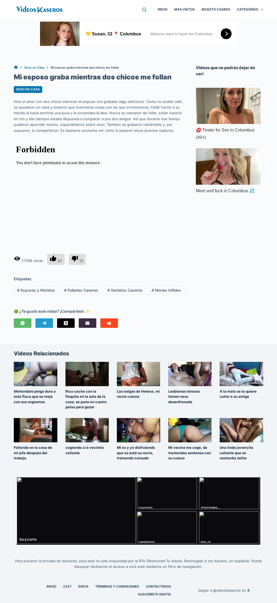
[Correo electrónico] (87, 323)
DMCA (83, 586)
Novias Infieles (166, 290)
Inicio (162, 9)
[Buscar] (144, 10)
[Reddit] (109, 323)
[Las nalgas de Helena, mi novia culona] (138, 374)
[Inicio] (16, 68)
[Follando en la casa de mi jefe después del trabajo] (35, 430)
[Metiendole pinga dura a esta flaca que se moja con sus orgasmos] (35, 374)
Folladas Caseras (81, 290)
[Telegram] (44, 323)
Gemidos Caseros (125, 290)
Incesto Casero (216, 9)
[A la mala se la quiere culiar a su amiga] (241, 374)
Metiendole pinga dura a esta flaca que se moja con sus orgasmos (35, 396)
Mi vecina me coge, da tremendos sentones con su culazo (189, 452)
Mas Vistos (184, 9)
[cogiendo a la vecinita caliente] (87, 430)
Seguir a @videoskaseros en (224, 590)
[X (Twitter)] (66, 323)
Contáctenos (158, 586)
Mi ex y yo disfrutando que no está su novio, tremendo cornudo (136, 452)
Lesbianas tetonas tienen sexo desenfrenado (184, 396)
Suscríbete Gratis (154, 594)
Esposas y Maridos (36, 290)
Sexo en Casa (28, 89)
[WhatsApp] (22, 323)
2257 (67, 586)
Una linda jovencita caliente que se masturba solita (236, 452)
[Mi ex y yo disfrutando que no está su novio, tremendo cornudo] (138, 430)
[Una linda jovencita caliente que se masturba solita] (241, 430)
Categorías (247, 9)
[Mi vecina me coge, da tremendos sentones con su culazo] (190, 430)
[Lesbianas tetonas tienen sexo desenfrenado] (190, 374)
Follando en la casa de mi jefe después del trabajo (33, 452)
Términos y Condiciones (117, 586)
